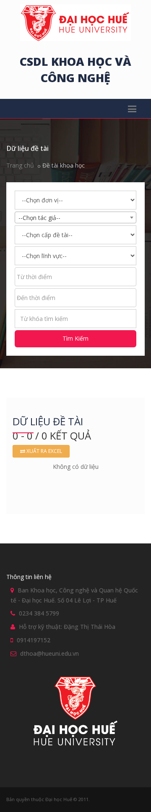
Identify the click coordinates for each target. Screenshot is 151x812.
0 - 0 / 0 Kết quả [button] (52, 435)
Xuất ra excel (43, 451)
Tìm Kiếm (75, 338)
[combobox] (75, 217)
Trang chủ (20, 165)
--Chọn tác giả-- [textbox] (39, 218)
